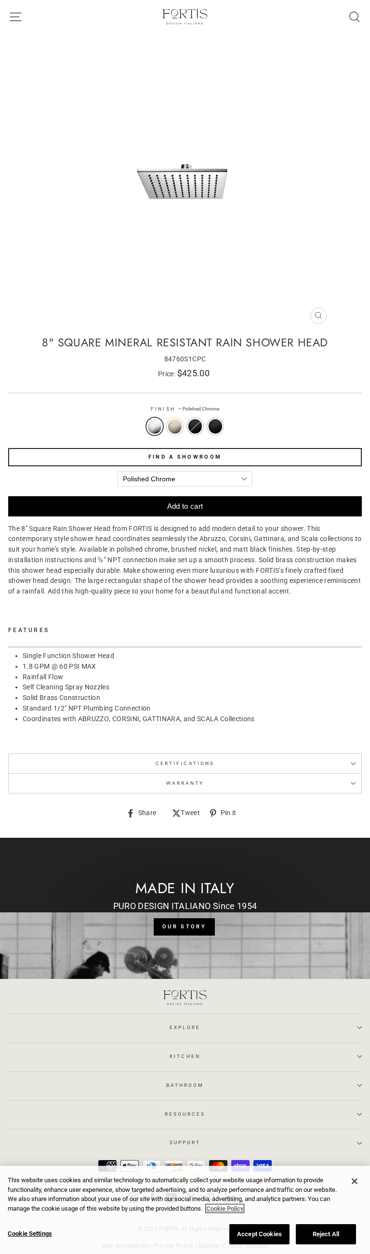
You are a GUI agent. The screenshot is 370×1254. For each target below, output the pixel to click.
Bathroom (185, 1085)
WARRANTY (185, 783)
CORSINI (125, 719)
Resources (185, 1114)
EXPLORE (185, 1027)
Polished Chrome (154, 426)
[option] (185, 181)
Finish (185, 408)
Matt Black (215, 426)
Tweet (190, 813)
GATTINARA (161, 719)
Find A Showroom (185, 457)
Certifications (185, 763)
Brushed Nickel (175, 426)
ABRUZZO (93, 719)
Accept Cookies (259, 1234)
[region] (185, 1210)
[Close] (354, 1181)
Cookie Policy (224, 1208)
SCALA (208, 719)
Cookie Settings (30, 1233)
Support (185, 1142)
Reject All (326, 1234)
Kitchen (185, 1056)
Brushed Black (195, 426)
